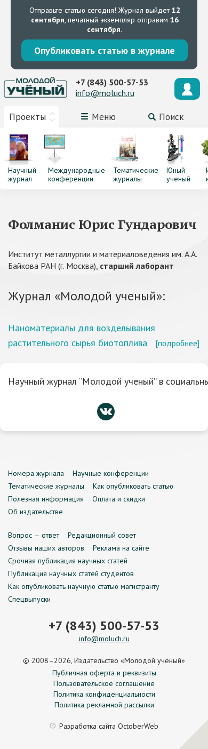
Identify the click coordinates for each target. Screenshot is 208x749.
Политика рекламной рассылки (104, 705)
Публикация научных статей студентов (71, 573)
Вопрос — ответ (33, 535)
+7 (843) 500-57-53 (112, 82)
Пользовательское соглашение (104, 683)
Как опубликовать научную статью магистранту (83, 586)
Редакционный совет (102, 535)
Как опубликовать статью (133, 486)
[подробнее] (177, 343)
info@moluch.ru (105, 92)
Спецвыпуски (29, 599)
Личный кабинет (187, 89)
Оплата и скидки (118, 499)
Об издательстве (35, 511)
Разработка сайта (108, 726)
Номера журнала (36, 473)
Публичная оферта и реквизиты (104, 673)
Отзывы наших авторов (46, 548)
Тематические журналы (46, 486)
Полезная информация (46, 499)
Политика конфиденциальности (104, 694)
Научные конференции (111, 473)
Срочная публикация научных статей (67, 560)
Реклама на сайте (121, 548)
